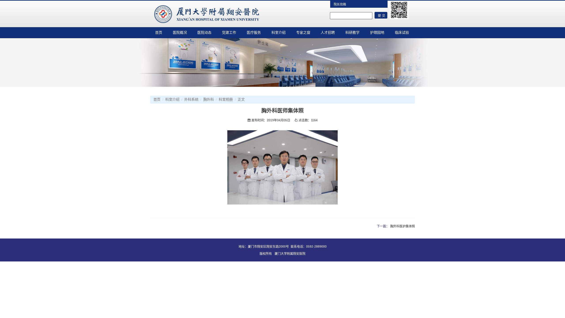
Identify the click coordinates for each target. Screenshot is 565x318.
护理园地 (377, 32)
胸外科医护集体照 (402, 226)
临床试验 (402, 32)
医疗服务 (254, 32)
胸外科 (208, 99)
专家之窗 (303, 32)
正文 (241, 99)
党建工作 (229, 32)
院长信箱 (340, 4)
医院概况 (180, 32)
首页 (158, 32)
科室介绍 (278, 32)
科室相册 (226, 99)
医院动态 (204, 32)
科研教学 (352, 32)
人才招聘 (328, 32)
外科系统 (191, 99)
